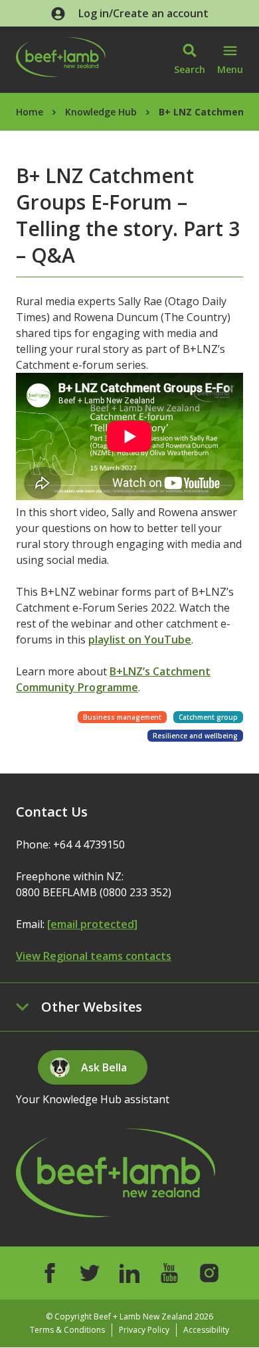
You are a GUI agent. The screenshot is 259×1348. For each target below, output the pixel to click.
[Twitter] (90, 1273)
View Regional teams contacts (93, 956)
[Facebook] (50, 1273)
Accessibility (206, 1329)
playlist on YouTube (139, 639)
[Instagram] (209, 1273)
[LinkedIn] (129, 1273)
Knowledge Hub (101, 111)
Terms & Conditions (67, 1329)
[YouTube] (169, 1273)
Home (29, 111)
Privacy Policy (144, 1329)
